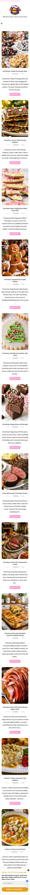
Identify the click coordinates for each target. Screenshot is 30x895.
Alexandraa (15, 73)
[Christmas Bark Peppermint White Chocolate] (15, 186)
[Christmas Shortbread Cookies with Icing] (15, 331)
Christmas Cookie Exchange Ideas (15, 71)
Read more (14, 94)
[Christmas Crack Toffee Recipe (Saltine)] (15, 118)
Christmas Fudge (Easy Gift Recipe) (15, 424)
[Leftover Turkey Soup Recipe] (15, 827)
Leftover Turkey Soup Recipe (15, 849)
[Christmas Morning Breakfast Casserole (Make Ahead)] (15, 611)
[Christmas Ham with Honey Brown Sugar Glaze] (15, 685)
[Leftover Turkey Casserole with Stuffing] (15, 756)
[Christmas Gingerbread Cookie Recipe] (15, 258)
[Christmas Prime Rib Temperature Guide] (15, 540)
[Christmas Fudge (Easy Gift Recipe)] (15, 402)
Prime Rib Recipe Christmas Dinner (15, 493)
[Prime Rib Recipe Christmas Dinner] (15, 471)
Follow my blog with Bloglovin (9, 1)
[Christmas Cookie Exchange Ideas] (15, 49)
